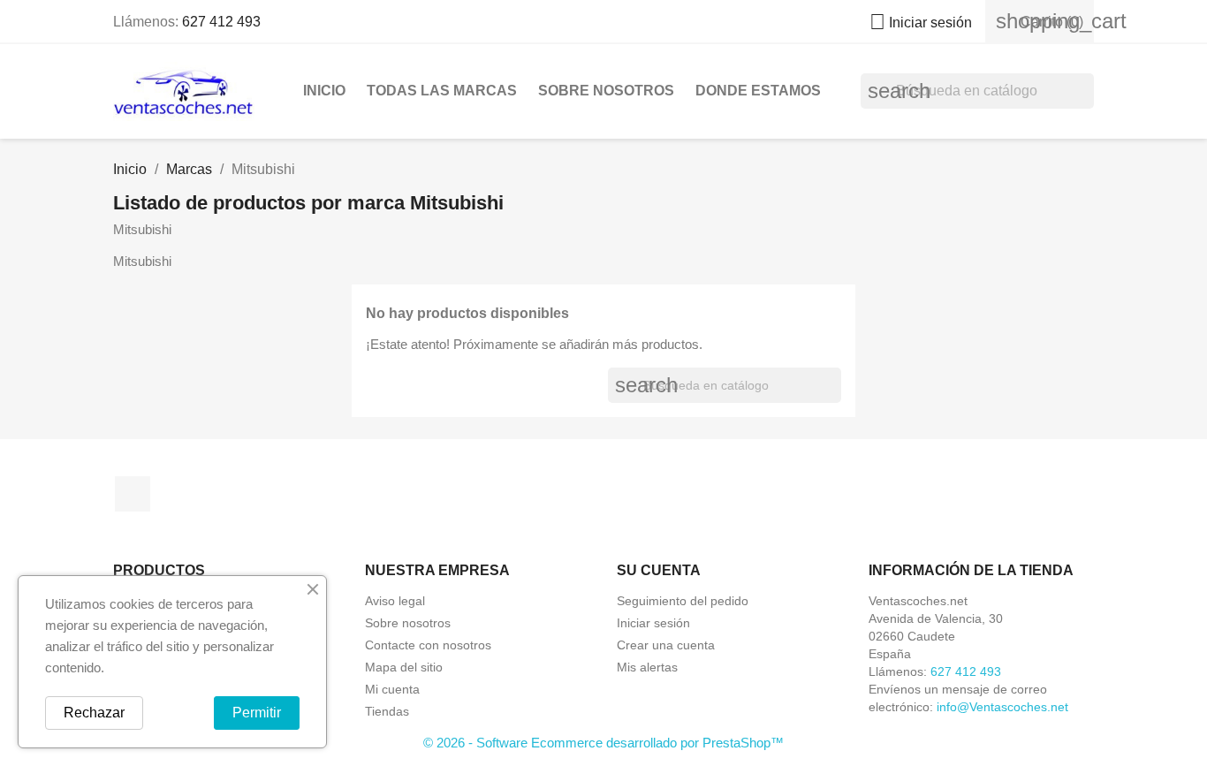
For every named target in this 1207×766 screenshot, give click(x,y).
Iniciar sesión (653, 623)
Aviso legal (395, 601)
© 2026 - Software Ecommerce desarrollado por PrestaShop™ (603, 742)
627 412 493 (221, 21)
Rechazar (94, 712)
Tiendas (387, 711)
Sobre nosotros (606, 90)
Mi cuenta (392, 689)
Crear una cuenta (666, 645)
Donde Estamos (758, 90)
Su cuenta (659, 570)
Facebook (132, 494)
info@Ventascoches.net (1002, 707)
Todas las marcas (442, 90)
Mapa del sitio (404, 667)
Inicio (324, 90)
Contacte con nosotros (428, 645)
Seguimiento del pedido (682, 601)
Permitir (256, 712)
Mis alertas (647, 667)
